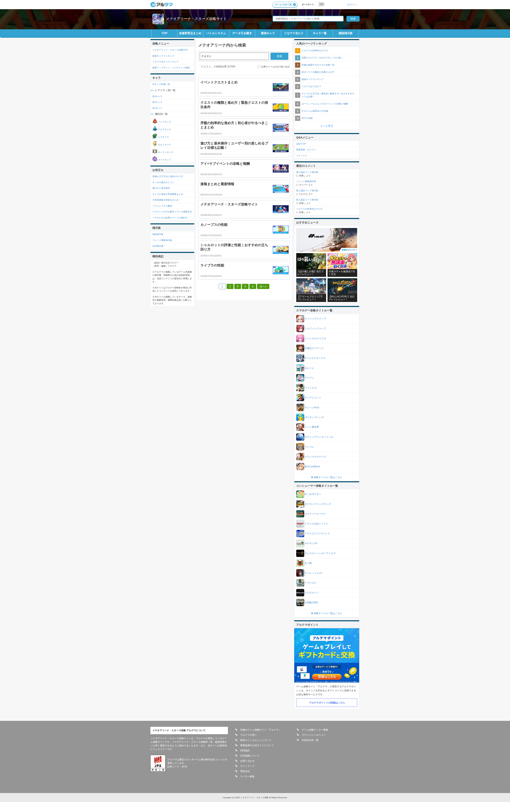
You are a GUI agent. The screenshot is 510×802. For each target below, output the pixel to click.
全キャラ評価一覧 (161, 84)
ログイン (352, 4)
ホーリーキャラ (165, 152)
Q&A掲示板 (158, 246)
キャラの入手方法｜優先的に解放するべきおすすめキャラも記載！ (328, 95)
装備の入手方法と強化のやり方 (167, 176)
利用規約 (245, 750)
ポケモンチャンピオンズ (318, 504)
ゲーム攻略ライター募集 (315, 729)
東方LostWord (312, 466)
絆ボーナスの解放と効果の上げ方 (318, 72)
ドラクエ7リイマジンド (317, 533)
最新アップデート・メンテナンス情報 (171, 67)
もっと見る (326, 125)
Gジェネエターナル (315, 358)
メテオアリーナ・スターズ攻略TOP (170, 50)
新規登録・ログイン (306, 149)
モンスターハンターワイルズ (320, 553)
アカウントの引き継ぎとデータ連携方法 (172, 211)
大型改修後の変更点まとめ (165, 200)
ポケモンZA (311, 543)
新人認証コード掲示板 (307, 172)
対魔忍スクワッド (314, 348)
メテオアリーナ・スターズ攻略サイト (196, 19)
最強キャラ (268, 33)
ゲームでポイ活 (283, 4)
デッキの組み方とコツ (163, 182)
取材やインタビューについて (255, 740)
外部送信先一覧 (310, 740)
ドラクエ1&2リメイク (316, 523)
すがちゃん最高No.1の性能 (315, 111)
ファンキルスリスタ (315, 338)
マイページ (301, 155)
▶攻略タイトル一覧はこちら (326, 477)
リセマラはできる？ (311, 86)
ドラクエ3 (310, 582)
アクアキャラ (164, 129)
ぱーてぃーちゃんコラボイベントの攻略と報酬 (325, 104)
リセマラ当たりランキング (165, 61)
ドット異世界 (312, 427)
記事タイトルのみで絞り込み (275, 66)
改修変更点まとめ (190, 33)
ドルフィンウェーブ (315, 328)
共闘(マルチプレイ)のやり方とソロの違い (322, 57)
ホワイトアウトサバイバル (319, 437)
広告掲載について (249, 755)
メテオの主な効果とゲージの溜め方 (169, 217)
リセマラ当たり (294, 33)
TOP (164, 33)
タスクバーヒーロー (315, 513)
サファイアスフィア (315, 318)
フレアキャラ (164, 122)
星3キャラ (157, 102)
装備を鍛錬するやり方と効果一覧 (318, 65)
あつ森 (308, 563)
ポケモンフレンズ (314, 417)
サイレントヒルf (313, 573)
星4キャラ (157, 96)
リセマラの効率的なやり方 (315, 50)
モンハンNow (312, 407)
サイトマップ (247, 766)
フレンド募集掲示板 (162, 240)
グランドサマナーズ (315, 456)
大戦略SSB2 (311, 602)
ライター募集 (247, 776)
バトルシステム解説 (162, 206)
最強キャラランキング (163, 56)
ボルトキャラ (164, 144)
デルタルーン (312, 592)
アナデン (309, 377)
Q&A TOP (301, 144)
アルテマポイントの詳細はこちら (327, 702)
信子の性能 (307, 118)
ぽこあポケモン (313, 494)
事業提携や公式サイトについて (257, 745)
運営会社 (245, 771)
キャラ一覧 (320, 33)
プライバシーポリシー (314, 735)
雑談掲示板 (346, 33)
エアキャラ (163, 137)
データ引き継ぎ (242, 33)
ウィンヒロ (311, 387)
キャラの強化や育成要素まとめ (167, 194)
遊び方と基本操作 (161, 188)
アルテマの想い (248, 735)
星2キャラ (157, 108)
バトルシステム (216, 33)
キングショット (313, 397)
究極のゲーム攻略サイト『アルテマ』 (260, 729)
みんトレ (309, 368)
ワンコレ (309, 446)
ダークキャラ (164, 160)
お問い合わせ (247, 761)
